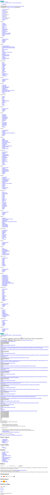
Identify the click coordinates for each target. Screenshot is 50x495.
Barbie (3, 63)
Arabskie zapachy (5, 169)
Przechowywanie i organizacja (7, 183)
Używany (3, 133)
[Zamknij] (1, 337)
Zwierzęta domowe (5, 29)
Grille (3, 248)
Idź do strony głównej (5, 431)
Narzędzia (3, 32)
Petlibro (3, 298)
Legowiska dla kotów (5, 281)
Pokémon (3, 65)
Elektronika (4, 24)
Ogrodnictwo (4, 249)
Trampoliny (4, 57)
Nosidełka (3, 223)
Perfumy (3, 138)
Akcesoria (3, 316)
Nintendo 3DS (4, 123)
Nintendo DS (4, 124)
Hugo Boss (4, 152)
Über (3, 294)
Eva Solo (3, 265)
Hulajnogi (3, 53)
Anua (3, 162)
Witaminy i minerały (5, 146)
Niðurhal (3, 134)
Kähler (3, 208)
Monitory (3, 312)
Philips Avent (4, 237)
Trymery (3, 147)
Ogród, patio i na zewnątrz (6, 33)
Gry (3, 48)
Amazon (3, 105)
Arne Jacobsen (4, 205)
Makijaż (3, 139)
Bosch (3, 261)
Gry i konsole (4, 25)
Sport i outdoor (4, 28)
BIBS (3, 233)
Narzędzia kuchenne (5, 180)
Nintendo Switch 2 (5, 117)
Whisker (3, 297)
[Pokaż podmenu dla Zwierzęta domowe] (9, 17)
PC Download (4, 122)
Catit (3, 291)
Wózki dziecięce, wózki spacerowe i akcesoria (9, 221)
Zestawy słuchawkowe (5, 86)
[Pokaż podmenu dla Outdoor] (6, 16)
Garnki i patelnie (4, 179)
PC (2, 121)
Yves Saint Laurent (5, 154)
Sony (3, 103)
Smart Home (4, 188)
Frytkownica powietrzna (6, 178)
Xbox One (4, 119)
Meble (3, 222)
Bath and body (4, 143)
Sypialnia (3, 186)
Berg (3, 72)
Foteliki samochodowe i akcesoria (7, 218)
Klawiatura (4, 309)
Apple (3, 98)
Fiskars (3, 199)
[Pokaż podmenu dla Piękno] (5, 13)
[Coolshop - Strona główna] (15, 6)
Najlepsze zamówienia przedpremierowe (8, 132)
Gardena (3, 258)
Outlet (3, 42)
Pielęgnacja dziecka (5, 148)
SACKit (3, 206)
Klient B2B (4, 4)
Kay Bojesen (4, 202)
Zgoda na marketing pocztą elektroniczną (20, 470)
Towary (3, 35)
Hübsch (3, 207)
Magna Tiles (4, 64)
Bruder (3, 69)
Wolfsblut (3, 300)
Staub (3, 198)
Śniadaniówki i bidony (5, 54)
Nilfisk (3, 259)
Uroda (3, 456)
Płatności (3, 441)
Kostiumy (3, 59)
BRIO (3, 70)
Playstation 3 (4, 116)
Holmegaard (4, 200)
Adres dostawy (4, 440)
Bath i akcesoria (4, 224)
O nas (3, 446)
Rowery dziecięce (5, 49)
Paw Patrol (4, 73)
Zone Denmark (4, 192)
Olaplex (3, 153)
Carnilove (3, 295)
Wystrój (3, 184)
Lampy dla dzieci (5, 226)
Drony (3, 92)
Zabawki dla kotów (5, 279)
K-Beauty (3, 168)
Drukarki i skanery (5, 314)
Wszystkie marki (4, 151)
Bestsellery (4, 40)
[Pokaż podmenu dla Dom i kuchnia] (8, 14)
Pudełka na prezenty (5, 171)
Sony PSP (3, 126)
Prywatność (2, 489)
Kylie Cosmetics (4, 159)
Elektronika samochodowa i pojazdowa (8, 90)
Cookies (1, 491)
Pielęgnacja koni (4, 284)
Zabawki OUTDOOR (5, 58)
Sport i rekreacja (4, 460)
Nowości (3, 41)
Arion (3, 289)
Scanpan (3, 195)
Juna (3, 201)
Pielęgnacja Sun (4, 144)
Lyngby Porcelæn (5, 193)
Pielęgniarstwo (4, 220)
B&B (3, 293)
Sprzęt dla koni (4, 285)
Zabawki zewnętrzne (5, 254)
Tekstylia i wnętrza (5, 219)
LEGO (3, 62)
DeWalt (3, 262)
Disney (3, 67)
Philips (3, 101)
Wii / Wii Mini (4, 125)
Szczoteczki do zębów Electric (7, 145)
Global (3, 196)
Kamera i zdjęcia (5, 89)
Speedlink (3, 323)
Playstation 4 (4, 115)
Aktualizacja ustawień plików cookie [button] (6, 493)
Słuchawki (4, 311)
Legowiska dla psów (5, 277)
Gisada (3, 163)
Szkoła (3, 56)
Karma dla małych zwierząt (6, 282)
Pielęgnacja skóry (5, 141)
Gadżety (3, 34)
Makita (3, 263)
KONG (3, 290)
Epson (3, 321)
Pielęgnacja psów (5, 276)
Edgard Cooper (4, 299)
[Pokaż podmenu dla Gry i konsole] (7, 12)
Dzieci (3, 27)
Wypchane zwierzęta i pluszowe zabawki (8, 47)
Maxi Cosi (4, 236)
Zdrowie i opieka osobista (6, 142)
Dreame (3, 96)
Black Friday (4, 447)
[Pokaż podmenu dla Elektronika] (7, 11)
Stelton (3, 194)
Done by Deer (4, 234)
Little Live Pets (4, 75)
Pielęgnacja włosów (5, 140)
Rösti (3, 191)
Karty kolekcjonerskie (5, 55)
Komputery (4, 30)
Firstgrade (3, 74)
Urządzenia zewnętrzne (6, 315)
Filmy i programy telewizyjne (6, 457)
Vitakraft (3, 292)
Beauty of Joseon (5, 161)
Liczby (3, 50)
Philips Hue (4, 102)
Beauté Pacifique (5, 157)
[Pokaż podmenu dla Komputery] (6, 19)
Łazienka (3, 182)
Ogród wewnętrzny (5, 187)
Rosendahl (4, 204)
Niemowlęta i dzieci (5, 458)
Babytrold (3, 232)
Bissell (3, 97)
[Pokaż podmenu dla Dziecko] (6, 15)
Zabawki (3, 23)
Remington (4, 164)
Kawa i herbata (4, 177)
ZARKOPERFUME (5, 155)
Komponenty (4, 313)
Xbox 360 (3, 120)
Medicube (3, 160)
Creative (3, 324)
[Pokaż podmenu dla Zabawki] (6, 10)
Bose (3, 104)
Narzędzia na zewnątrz (5, 253)
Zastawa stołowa (5, 181)
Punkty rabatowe (5, 442)
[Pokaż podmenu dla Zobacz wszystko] (8, 9)
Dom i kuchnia (4, 26)
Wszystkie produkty (5, 79)
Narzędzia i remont (5, 461)
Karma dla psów (4, 275)
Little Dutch (4, 71)
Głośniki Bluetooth (5, 87)
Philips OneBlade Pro (5, 100)
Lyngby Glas (4, 203)
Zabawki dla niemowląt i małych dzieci (8, 46)
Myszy (3, 310)
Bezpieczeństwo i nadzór (6, 91)
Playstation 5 (4, 114)
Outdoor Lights (4, 251)
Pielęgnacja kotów (5, 280)
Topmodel (3, 68)
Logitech (3, 99)
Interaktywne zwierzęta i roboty (7, 52)
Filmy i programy (5, 31)
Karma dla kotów (5, 278)
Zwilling (3, 197)
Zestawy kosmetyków (5, 170)
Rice (3, 238)
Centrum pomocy (5, 439)
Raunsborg (4, 156)
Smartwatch (4, 88)
